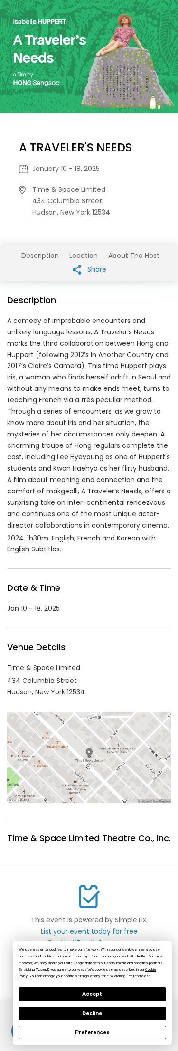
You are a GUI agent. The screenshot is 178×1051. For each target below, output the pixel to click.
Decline (92, 1013)
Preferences (92, 1032)
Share (95, 269)
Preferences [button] (138, 976)
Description (40, 255)
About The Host (133, 255)
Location (83, 255)
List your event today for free (89, 931)
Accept (92, 994)
